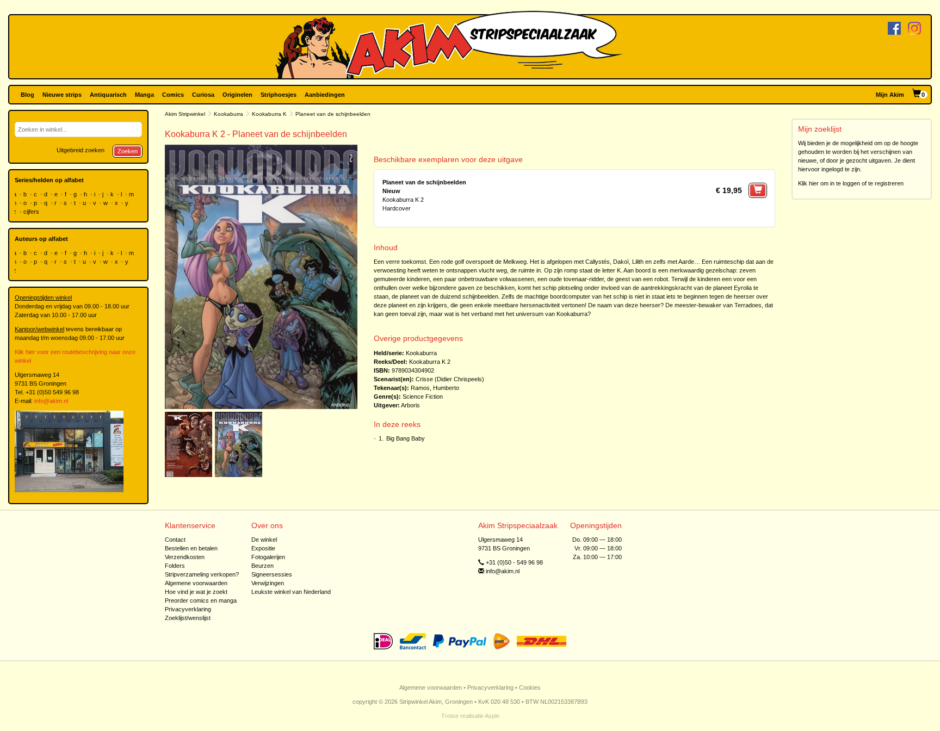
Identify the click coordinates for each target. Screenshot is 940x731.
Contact (175, 539)
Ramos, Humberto (435, 388)
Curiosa (203, 94)
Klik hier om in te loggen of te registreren (851, 183)
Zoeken (128, 151)
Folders (175, 565)
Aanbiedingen (325, 94)
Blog (27, 94)
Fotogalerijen (268, 557)
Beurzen (262, 565)
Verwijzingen (267, 583)
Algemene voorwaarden (196, 583)
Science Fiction (423, 396)
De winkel (264, 539)
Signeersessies (271, 574)
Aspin (492, 716)
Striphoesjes (278, 94)
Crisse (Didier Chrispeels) (450, 379)
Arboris (410, 405)
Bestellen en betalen (191, 548)
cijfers (32, 211)
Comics (173, 94)
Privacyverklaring (188, 609)
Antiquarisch (108, 94)
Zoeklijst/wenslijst (188, 618)
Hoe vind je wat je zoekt (196, 591)
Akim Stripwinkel (185, 114)
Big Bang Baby (405, 438)
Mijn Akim (890, 94)
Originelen (237, 94)
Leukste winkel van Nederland (291, 591)
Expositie (263, 548)
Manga (144, 94)
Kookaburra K (269, 114)
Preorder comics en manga (201, 600)
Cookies (530, 687)
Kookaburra (228, 114)
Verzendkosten (185, 557)
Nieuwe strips (62, 94)
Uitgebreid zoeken (80, 150)
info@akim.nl (51, 401)
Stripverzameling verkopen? (202, 574)
